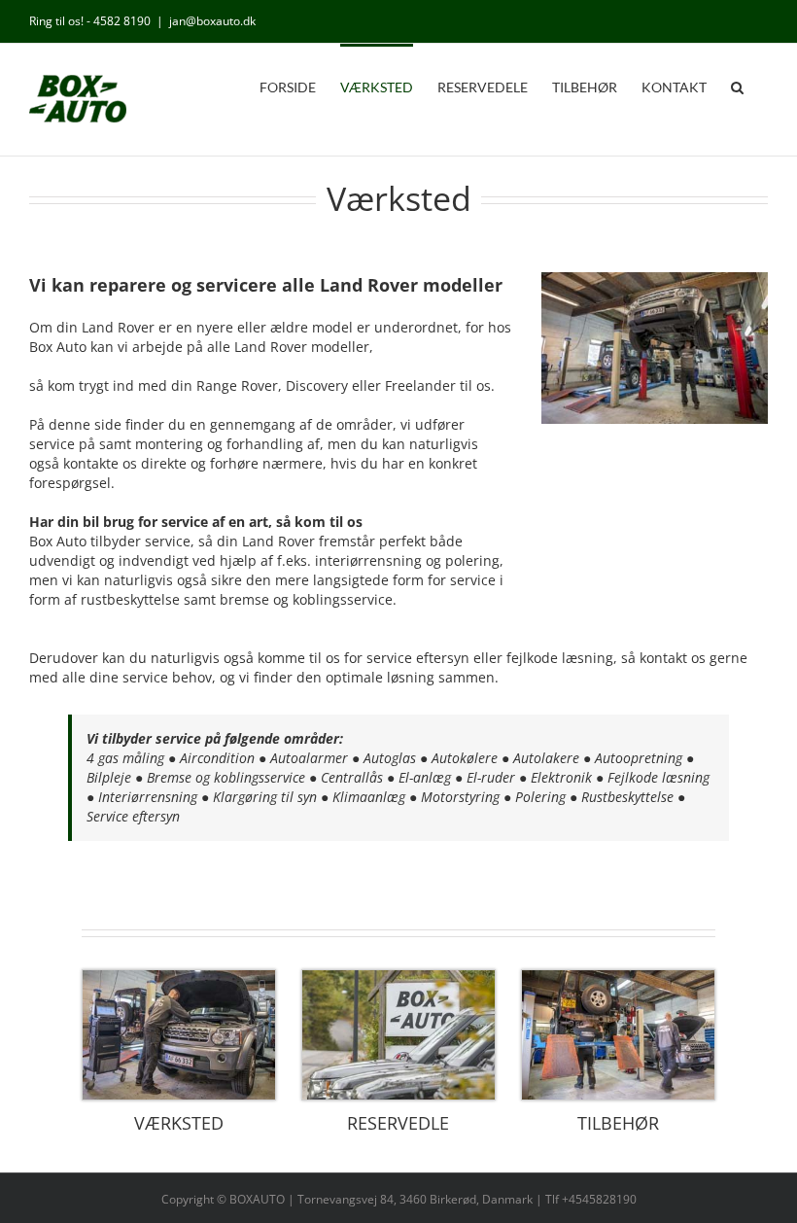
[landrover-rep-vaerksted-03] (179, 976)
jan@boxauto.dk (212, 21)
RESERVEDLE (398, 1123)
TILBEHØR (618, 1123)
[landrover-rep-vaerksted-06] (398, 976)
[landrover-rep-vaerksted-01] (618, 976)
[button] (737, 85)
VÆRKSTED (179, 1123)
